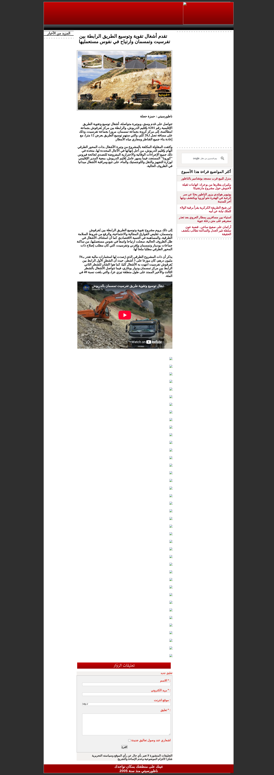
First (225, 27)
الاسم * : (165, 680)
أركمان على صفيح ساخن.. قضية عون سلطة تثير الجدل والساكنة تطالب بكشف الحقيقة (206, 230)
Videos (116, 27)
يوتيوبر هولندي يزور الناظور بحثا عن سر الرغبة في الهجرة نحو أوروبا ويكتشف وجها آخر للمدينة (205, 198)
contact (56, 27)
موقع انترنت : (162, 700)
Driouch (194, 27)
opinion (83, 27)
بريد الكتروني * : (161, 690)
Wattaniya (146, 27)
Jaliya (132, 27)
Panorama (98, 27)
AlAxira (71, 27)
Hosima (177, 27)
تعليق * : (165, 710)
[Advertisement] (114, 13)
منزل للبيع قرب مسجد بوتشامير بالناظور (206, 178)
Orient (161, 27)
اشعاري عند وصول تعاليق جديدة (151, 740)
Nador (209, 27)
